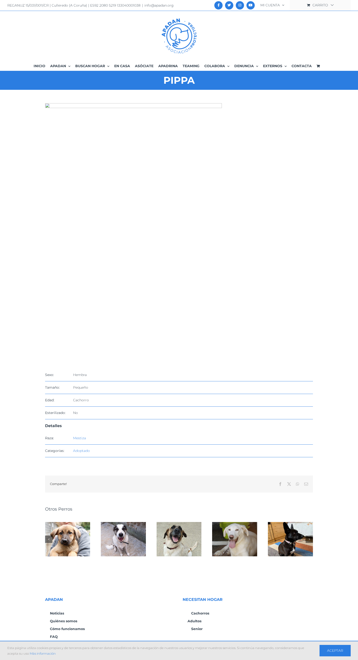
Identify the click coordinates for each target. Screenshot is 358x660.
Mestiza (79, 438)
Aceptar (335, 650)
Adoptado (81, 451)
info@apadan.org (159, 5)
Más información (43, 653)
